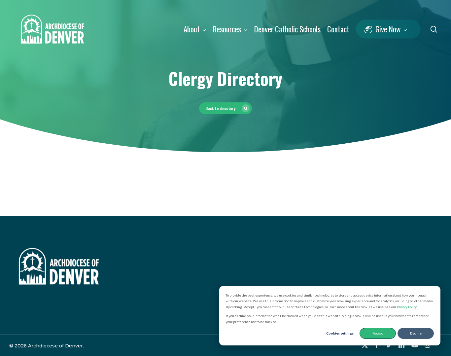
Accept (378, 333)
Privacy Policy (406, 307)
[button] (225, 108)
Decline (416, 333)
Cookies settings (340, 333)
